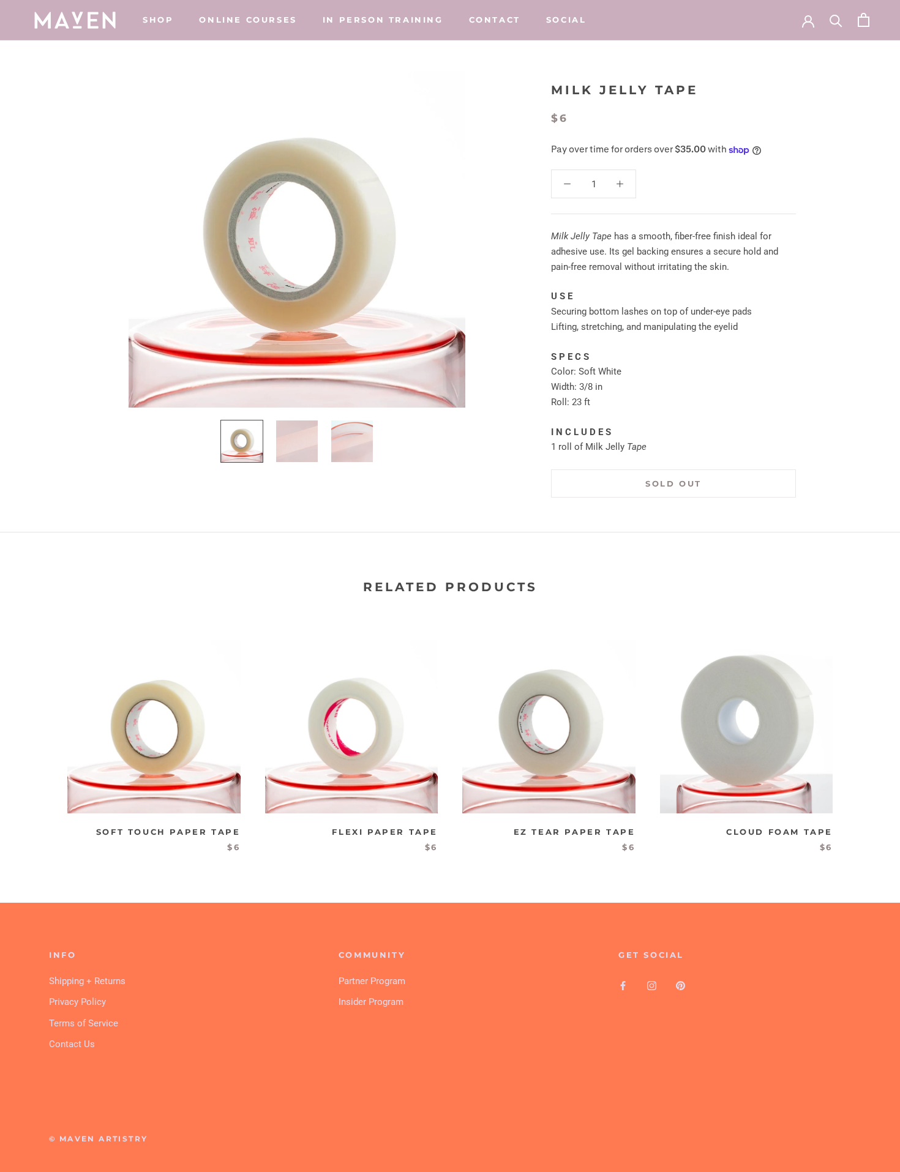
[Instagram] (651, 985)
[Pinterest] (680, 985)
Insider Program (371, 1001)
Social (566, 19)
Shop (158, 19)
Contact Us (72, 1044)
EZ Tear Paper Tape (575, 832)
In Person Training (383, 19)
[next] (862, 733)
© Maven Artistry (98, 1138)
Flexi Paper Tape (385, 832)
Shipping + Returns (87, 981)
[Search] (836, 19)
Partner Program (372, 981)
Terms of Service (83, 1023)
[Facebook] (623, 985)
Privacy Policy (77, 1001)
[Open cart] (863, 20)
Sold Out (673, 483)
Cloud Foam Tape (779, 832)
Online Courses (247, 19)
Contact (494, 19)
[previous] (38, 733)
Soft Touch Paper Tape (168, 832)
